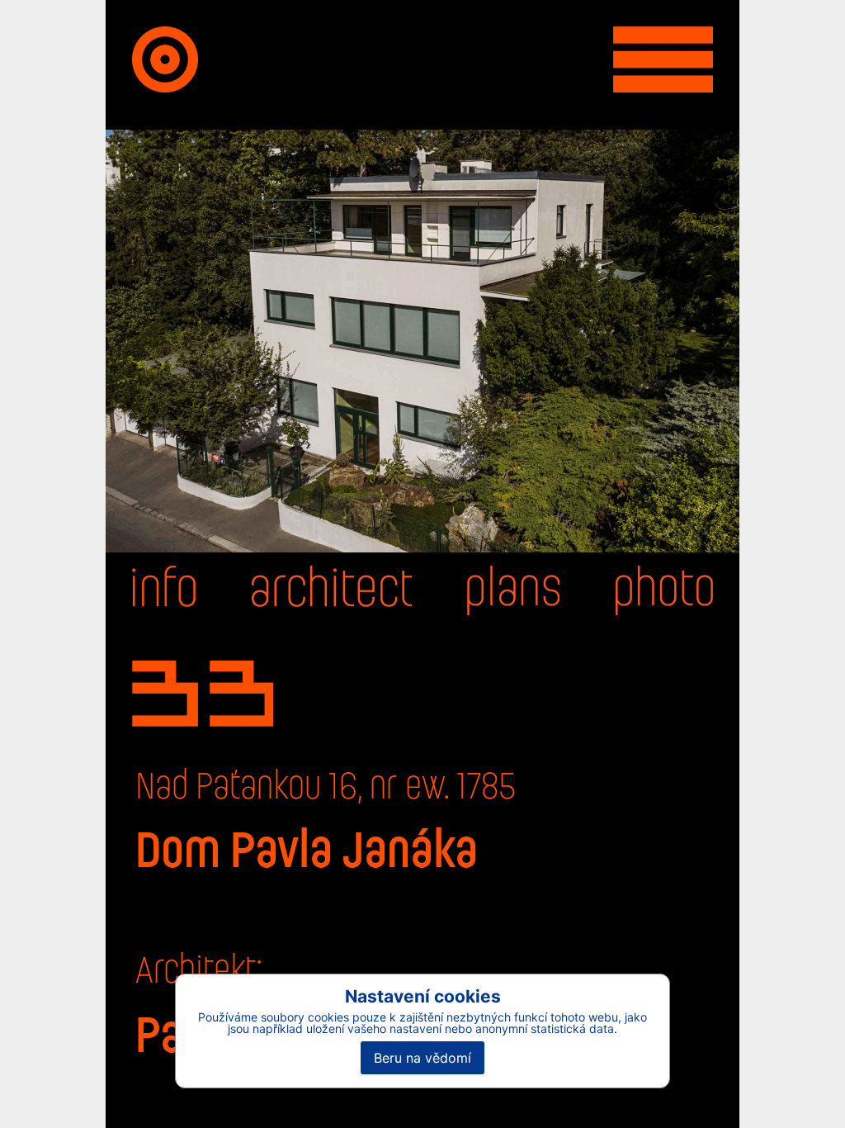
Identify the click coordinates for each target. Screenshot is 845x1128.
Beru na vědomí (422, 1058)
